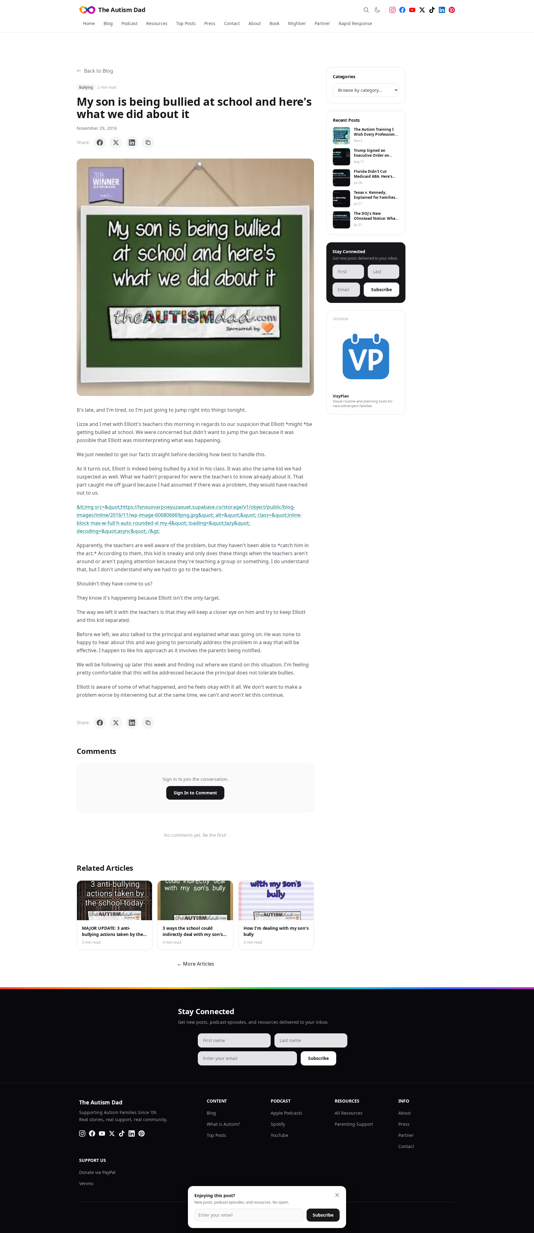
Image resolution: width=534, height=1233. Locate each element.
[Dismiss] (337, 1195)
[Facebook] (402, 10)
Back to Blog (98, 70)
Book (274, 23)
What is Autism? (223, 1124)
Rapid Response (355, 23)
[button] (195, 277)
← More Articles (195, 963)
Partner (322, 23)
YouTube (279, 1135)
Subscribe (381, 289)
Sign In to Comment (195, 793)
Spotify (278, 1124)
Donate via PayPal (97, 1172)
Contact (232, 23)
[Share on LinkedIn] (132, 142)
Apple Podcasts (286, 1113)
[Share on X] (116, 142)
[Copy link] (148, 142)
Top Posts (186, 23)
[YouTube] (412, 10)
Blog (108, 23)
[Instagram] (392, 10)
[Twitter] (422, 10)
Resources (156, 23)
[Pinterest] (452, 10)
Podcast (129, 23)
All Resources (348, 1113)
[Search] (366, 10)
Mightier (297, 23)
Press (209, 23)
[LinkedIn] (442, 10)
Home (89, 23)
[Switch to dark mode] (377, 10)
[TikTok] (432, 10)
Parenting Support (354, 1124)
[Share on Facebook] (100, 142)
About (254, 23)
